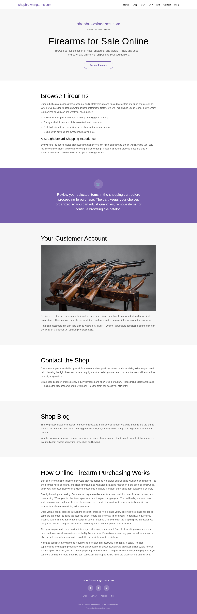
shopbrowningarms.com (34, 5)
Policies (104, 596)
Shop (135, 5)
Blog (176, 5)
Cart (143, 5)
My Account (154, 5)
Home (126, 5)
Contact (167, 5)
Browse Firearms (98, 65)
